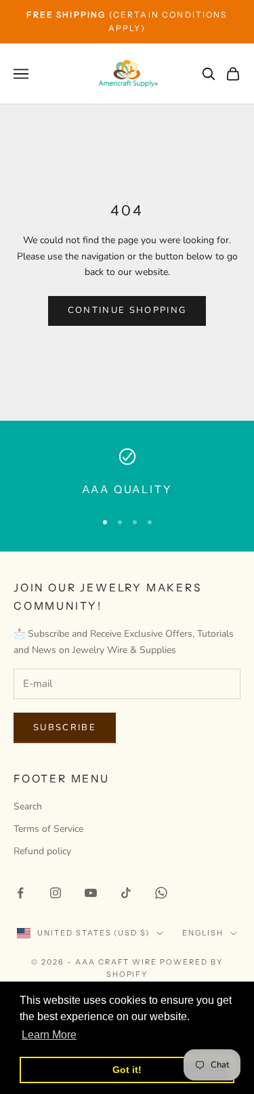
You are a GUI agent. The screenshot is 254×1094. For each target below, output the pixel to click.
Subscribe (64, 727)
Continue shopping (127, 310)
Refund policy (42, 851)
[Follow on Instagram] (55, 893)
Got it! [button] (127, 1069)
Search (28, 806)
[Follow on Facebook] (20, 893)
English (203, 933)
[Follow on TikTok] (126, 893)
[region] (127, 473)
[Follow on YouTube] (91, 893)
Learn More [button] (49, 1034)
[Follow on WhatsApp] (161, 893)
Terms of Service (48, 828)
